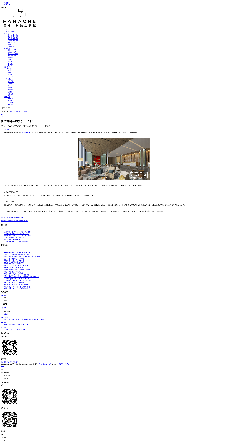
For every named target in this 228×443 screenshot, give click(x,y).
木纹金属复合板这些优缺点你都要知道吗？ (17, 241)
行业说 (10, 72)
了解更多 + (4, 295)
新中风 (10, 59)
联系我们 (11, 95)
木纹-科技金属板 (13, 35)
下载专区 (11, 104)
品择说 (10, 70)
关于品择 (7, 78)
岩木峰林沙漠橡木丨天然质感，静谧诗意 (17, 252)
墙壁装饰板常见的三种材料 (12, 239)
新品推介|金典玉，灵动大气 (13, 271)
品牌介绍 (11, 80)
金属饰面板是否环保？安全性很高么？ (16, 234)
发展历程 (11, 93)
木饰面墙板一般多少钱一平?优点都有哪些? (17, 236)
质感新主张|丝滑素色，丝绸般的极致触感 (17, 269)
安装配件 (11, 46)
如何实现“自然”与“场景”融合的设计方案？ (17, 275)
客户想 (10, 74)
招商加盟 (7, 67)
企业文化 (11, 82)
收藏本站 (7, 2)
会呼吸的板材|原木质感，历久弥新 (15, 267)
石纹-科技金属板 (13, 37)
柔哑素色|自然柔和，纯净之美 (13, 264)
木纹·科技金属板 (9, 31)
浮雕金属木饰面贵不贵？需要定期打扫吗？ (17, 286)
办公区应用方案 (13, 54)
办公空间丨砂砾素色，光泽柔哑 (14, 258)
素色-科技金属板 (13, 39)
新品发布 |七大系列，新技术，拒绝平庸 (16, 279)
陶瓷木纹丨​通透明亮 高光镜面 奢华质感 (16, 254)
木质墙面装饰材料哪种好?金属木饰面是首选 (14, 221)
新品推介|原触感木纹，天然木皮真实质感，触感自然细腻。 (23, 256)
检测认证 (11, 87)
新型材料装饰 (5, 129)
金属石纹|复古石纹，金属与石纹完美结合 (17, 265)
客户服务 (7, 97)
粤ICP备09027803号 (45, 364)
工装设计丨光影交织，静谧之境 (14, 260)
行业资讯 (11, 76)
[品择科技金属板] (19, 26)
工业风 (10, 63)
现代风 (10, 61)
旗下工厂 (11, 85)
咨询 (2, 366)
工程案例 (11, 65)
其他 (9, 44)
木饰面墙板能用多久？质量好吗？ (15, 237)
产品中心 (7, 33)
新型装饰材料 (26, 132)
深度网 (61, 364)
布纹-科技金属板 (13, 41)
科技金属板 (4, 314)
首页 (5, 29)
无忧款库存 (11, 42)
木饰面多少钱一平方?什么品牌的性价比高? (17, 232)
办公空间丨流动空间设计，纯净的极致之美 (17, 284)
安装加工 (11, 100)
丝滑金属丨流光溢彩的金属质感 (14, 262)
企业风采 (11, 84)
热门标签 (66, 364)
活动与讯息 (7, 69)
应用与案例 (7, 48)
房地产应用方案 (13, 50)
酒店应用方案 (12, 52)
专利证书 (11, 89)
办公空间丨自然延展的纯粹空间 (14, 282)
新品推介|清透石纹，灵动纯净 (13, 273)
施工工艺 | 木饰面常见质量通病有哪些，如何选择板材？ (21, 277)
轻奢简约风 (11, 57)
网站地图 (3, 362)
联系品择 (7, 4)
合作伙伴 (11, 91)
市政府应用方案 (13, 55)
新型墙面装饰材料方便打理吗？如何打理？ (17, 288)
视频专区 (11, 99)
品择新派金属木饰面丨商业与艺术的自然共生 (18, 280)
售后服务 (11, 102)
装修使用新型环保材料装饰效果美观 (12, 217)
